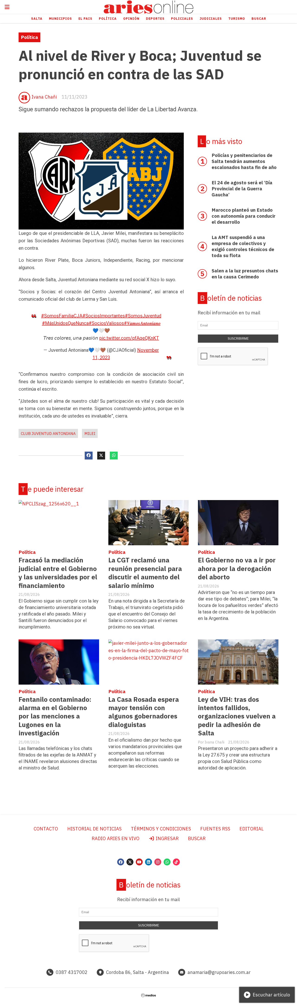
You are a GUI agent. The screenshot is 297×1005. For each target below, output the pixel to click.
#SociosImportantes (103, 316)
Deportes (155, 18)
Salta (36, 18)
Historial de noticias (94, 829)
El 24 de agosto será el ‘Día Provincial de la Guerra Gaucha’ (242, 188)
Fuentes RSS (215, 829)
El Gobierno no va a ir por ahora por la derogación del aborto (237, 568)
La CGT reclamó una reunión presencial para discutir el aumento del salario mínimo (145, 573)
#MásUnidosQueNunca (65, 323)
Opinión (131, 18)
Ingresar (167, 838)
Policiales (182, 18)
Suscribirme (238, 338)
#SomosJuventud (143, 316)
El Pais (85, 18)
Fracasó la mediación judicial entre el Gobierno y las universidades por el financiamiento (58, 573)
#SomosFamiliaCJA (61, 316)
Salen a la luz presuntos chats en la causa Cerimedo (245, 274)
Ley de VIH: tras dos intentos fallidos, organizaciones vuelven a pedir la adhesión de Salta (237, 716)
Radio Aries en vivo (115, 838)
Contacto (46, 829)
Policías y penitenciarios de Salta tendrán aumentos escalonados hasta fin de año (244, 161)
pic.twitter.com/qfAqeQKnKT (129, 338)
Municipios (60, 18)
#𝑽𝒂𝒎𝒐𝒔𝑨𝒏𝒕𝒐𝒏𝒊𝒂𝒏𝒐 (142, 323)
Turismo (236, 18)
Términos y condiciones (161, 829)
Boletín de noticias (231, 298)
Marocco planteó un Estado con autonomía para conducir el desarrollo (243, 216)
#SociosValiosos (106, 323)
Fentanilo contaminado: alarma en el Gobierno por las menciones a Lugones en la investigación (55, 716)
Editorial (251, 829)
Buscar (259, 18)
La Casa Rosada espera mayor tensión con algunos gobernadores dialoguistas (143, 712)
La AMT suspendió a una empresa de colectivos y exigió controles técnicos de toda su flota (243, 246)
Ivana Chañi (44, 97)
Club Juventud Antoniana (48, 433)
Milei (89, 433)
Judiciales (211, 18)
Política (108, 18)
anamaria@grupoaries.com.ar (219, 972)
